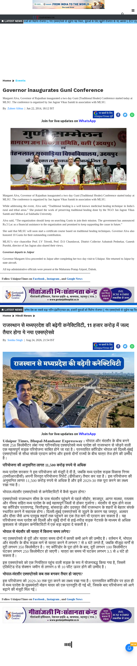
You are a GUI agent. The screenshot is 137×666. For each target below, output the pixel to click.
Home (7, 80)
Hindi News (24, 315)
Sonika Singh (15, 340)
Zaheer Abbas (15, 108)
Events (21, 80)
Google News (74, 278)
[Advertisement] (68, 51)
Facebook (39, 278)
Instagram (53, 278)
